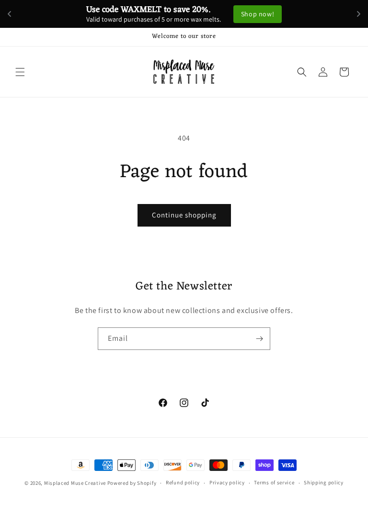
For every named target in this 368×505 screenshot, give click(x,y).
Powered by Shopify (132, 483)
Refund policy (183, 482)
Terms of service (274, 482)
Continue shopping (184, 214)
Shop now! (257, 14)
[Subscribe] (259, 338)
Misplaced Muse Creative (75, 483)
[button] (20, 72)
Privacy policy (227, 482)
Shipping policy (324, 482)
